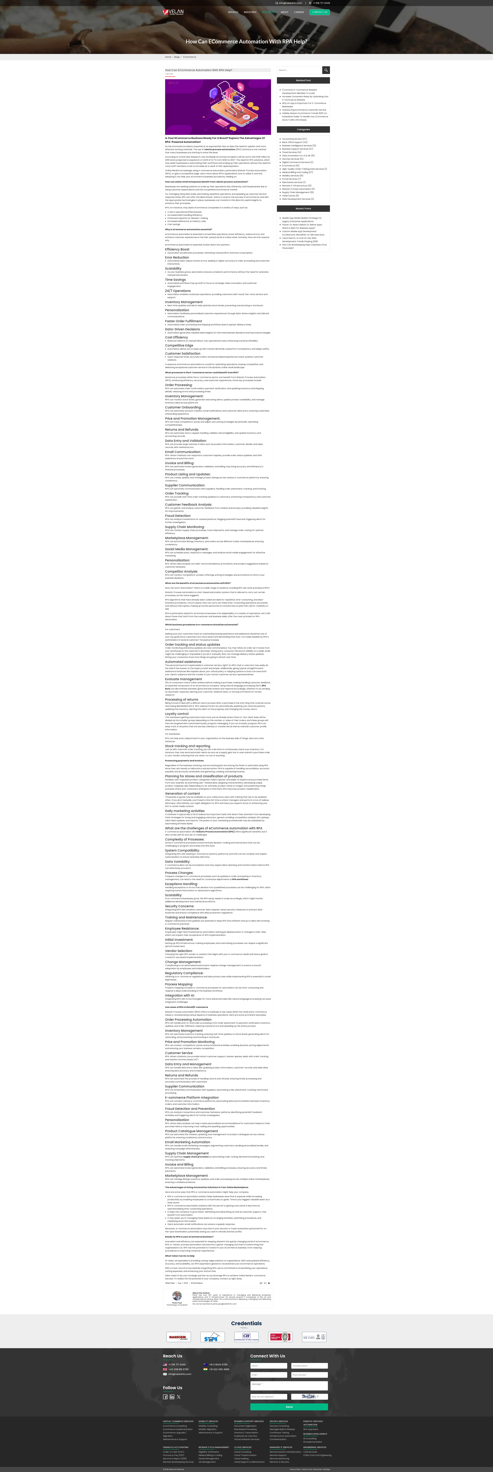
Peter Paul (169, 1283)
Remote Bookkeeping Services (178, 1461)
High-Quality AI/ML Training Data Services (303, 168)
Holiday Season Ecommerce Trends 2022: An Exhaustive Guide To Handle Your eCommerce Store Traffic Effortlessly (305, 116)
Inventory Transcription (246, 1432)
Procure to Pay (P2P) (173, 1455)
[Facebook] (261, 1283)
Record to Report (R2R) (175, 1458)
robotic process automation (219, 149)
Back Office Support (292, 142)
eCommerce (197, 1283)
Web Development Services (296, 199)
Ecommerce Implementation (178, 1429)
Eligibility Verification (209, 1451)
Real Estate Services (292, 182)
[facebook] (165, 1396)
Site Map (326, 1469)
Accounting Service (292, 138)
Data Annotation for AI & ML (296, 155)
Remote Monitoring (279, 1458)
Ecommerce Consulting (175, 1425)
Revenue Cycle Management (214, 1447)
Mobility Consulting (208, 1425)
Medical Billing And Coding (295, 172)
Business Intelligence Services (297, 145)
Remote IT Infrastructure (294, 185)
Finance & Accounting (175, 1447)
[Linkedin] (269, 1283)
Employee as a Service (245, 1435)
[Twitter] (265, 1283)
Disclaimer (318, 1469)
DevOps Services (290, 158)
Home (168, 56)
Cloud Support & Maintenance (249, 1461)
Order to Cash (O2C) (173, 1451)
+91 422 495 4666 (219, 1369)
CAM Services (310, 1451)
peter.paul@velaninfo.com (225, 1304)
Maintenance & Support (175, 1439)
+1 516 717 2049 (321, 3)
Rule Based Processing (245, 1429)
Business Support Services (295, 148)
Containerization (278, 1439)
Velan (215, 1299)
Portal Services (289, 178)
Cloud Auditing (241, 1458)
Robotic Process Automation (296, 189)
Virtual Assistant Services (246, 1439)
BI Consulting (309, 1438)
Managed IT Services (281, 1447)
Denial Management (209, 1458)
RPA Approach (310, 1429)
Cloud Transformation (245, 1455)
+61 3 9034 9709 (218, 1364)
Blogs (177, 56)
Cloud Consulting (242, 1451)
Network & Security (279, 1461)
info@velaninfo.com (290, 3)
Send (289, 1407)
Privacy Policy (295, 1469)
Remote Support (278, 1455)
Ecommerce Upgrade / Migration (175, 1434)
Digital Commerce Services (296, 162)
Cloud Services (289, 152)
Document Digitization (245, 1425)
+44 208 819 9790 (178, 1369)
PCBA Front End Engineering (317, 1455)
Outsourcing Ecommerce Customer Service (304, 109)
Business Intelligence (315, 1433)
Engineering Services (314, 1447)
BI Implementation (312, 1441)
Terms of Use (307, 1469)
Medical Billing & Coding (210, 1455)
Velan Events (288, 195)
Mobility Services (290, 175)
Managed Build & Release (282, 1429)
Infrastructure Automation (283, 1435)
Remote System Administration (285, 1451)
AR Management (207, 1461)
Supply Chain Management (296, 192)
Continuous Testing (279, 1432)
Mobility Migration (207, 1429)
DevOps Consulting (279, 1425)
